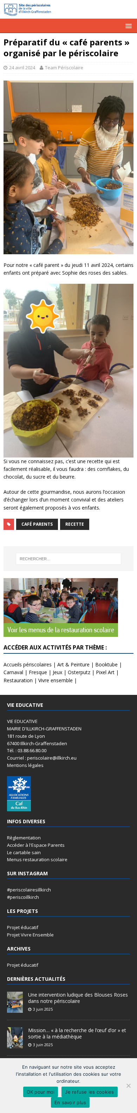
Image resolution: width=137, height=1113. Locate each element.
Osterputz (79, 672)
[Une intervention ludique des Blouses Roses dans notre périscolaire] (15, 1009)
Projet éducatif (22, 927)
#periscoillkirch (23, 897)
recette (74, 524)
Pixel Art (105, 672)
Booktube (106, 664)
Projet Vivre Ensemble (30, 935)
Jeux (57, 672)
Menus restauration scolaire (37, 859)
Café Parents (37, 524)
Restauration (18, 680)
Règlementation (24, 837)
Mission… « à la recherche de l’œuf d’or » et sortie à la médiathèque (77, 1033)
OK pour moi (41, 1092)
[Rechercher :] (68, 559)
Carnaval (13, 672)
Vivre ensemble (55, 680)
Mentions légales (25, 765)
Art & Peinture (73, 664)
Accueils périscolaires (28, 664)
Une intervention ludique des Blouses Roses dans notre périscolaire (78, 997)
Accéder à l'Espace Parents (36, 845)
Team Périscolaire (64, 67)
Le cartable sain (24, 852)
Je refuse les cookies (89, 1092)
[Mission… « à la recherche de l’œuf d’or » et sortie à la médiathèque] (15, 1044)
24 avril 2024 (22, 67)
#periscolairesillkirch (29, 890)
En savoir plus (70, 1102)
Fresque (38, 672)
